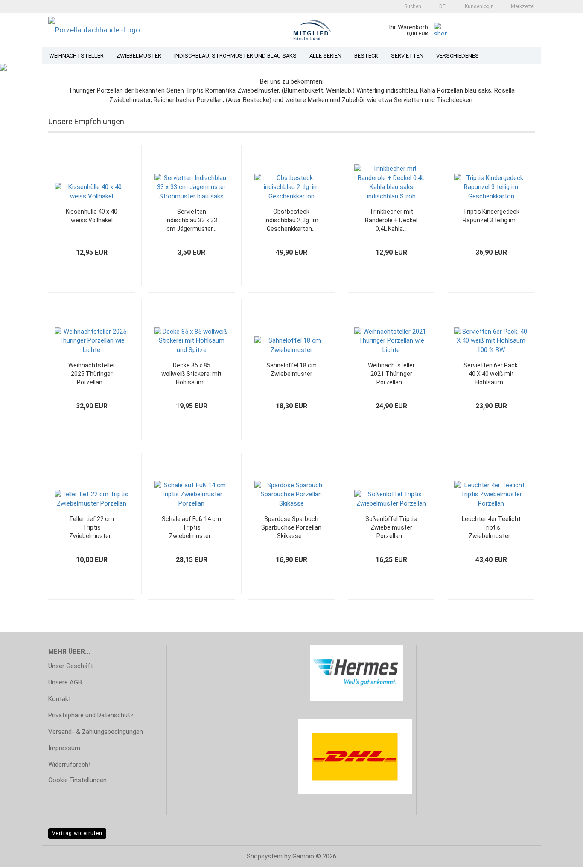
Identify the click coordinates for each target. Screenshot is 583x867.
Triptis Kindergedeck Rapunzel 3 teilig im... (491, 216)
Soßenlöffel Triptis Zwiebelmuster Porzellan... (391, 527)
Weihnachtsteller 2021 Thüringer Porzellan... (391, 374)
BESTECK (366, 55)
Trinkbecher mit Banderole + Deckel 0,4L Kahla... (391, 220)
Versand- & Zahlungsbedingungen (95, 732)
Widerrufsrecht (69, 764)
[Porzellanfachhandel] (146, 30)
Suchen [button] (412, 6)
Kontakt (59, 699)
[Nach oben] (559, 854)
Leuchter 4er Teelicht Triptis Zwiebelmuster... (491, 527)
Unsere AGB (65, 682)
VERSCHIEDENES (457, 55)
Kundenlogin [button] (478, 6)
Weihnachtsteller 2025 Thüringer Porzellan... (91, 374)
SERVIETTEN (407, 55)
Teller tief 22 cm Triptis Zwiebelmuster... (91, 527)
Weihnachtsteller (76, 55)
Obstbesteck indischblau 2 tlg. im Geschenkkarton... (291, 220)
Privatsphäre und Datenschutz (91, 715)
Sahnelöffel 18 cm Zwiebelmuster (291, 369)
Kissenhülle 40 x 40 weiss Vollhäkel (91, 216)
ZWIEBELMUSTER (139, 55)
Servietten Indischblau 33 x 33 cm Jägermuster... (191, 220)
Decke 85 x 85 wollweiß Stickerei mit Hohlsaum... (191, 374)
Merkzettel (521, 6)
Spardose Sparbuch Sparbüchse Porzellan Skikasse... (291, 527)
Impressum (64, 748)
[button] (440, 6)
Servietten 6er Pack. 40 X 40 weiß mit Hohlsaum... (491, 374)
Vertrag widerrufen (77, 833)
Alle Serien (325, 55)
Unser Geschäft (70, 666)
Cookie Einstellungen (77, 780)
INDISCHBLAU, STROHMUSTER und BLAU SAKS (235, 55)
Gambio (303, 856)
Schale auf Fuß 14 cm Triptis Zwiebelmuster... (191, 527)
